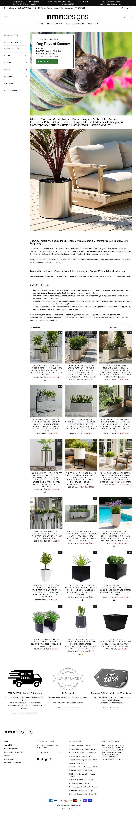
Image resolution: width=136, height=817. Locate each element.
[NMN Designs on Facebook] (42, 759)
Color (7, 56)
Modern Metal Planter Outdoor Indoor (82, 753)
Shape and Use (11, 49)
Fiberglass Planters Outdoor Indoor (81, 756)
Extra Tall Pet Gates (76, 763)
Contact (7, 756)
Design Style (10, 90)
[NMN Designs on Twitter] (46, 759)
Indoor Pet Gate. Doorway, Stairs (80, 770)
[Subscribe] (59, 752)
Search (6, 741)
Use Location (11, 42)
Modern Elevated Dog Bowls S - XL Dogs (83, 787)
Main (40, 24)
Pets (67, 24)
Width (7, 69)
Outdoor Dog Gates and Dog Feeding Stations (82, 775)
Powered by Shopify (68, 809)
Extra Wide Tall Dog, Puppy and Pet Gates (83, 767)
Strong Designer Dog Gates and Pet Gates (83, 760)
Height (7, 62)
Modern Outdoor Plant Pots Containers (82, 749)
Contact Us (69, 8)
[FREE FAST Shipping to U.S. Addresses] (24, 678)
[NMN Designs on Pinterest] (50, 759)
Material (8, 83)
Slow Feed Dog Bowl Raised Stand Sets (82, 794)
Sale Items (93, 24)
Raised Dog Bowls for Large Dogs (80, 790)
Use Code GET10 (111, 707)
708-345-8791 (80, 8)
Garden (58, 24)
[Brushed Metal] (114, 546)
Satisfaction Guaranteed (12, 763)
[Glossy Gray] (80, 654)
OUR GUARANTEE (24, 8)
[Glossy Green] (82, 654)
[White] (48, 380)
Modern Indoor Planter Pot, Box (80, 746)
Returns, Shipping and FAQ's (14, 752)
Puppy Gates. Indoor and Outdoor (81, 780)
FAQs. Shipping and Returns (42, 8)
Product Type (11, 35)
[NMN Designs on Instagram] (38, 759)
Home (49, 24)
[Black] (82, 600)
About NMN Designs (11, 748)
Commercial (79, 24)
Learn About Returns (68, 707)
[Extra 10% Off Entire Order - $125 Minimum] (111, 678)
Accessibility (59, 8)
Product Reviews (10, 8)
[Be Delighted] (67, 678)
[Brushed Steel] (45, 380)
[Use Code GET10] (81, 73)
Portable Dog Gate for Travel (79, 783)
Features (9, 76)
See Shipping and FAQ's (25, 713)
